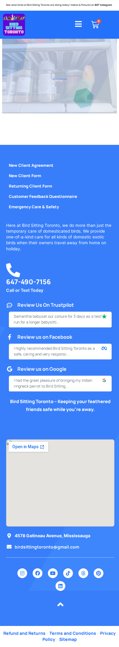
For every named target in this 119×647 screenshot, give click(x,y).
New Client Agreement (31, 165)
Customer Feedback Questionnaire (43, 196)
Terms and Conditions (72, 633)
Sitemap (68, 639)
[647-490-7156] (13, 272)
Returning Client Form (30, 186)
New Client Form (25, 175)
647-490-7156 (28, 283)
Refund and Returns (24, 633)
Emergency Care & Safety (34, 206)
